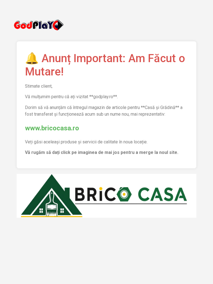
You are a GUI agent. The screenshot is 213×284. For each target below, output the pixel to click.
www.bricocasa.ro (52, 128)
